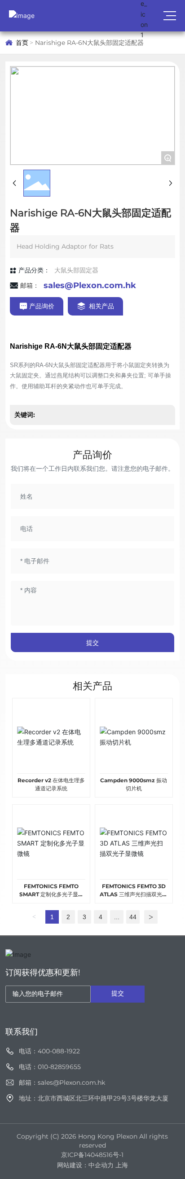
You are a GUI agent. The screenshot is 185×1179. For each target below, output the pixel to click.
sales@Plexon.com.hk (90, 285)
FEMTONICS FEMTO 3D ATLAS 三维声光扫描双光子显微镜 (133, 894)
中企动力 (101, 1165)
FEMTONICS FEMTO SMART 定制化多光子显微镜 (51, 894)
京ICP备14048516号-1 (92, 1155)
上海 (121, 1165)
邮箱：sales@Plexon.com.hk (62, 1082)
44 (133, 916)
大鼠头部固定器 (76, 270)
